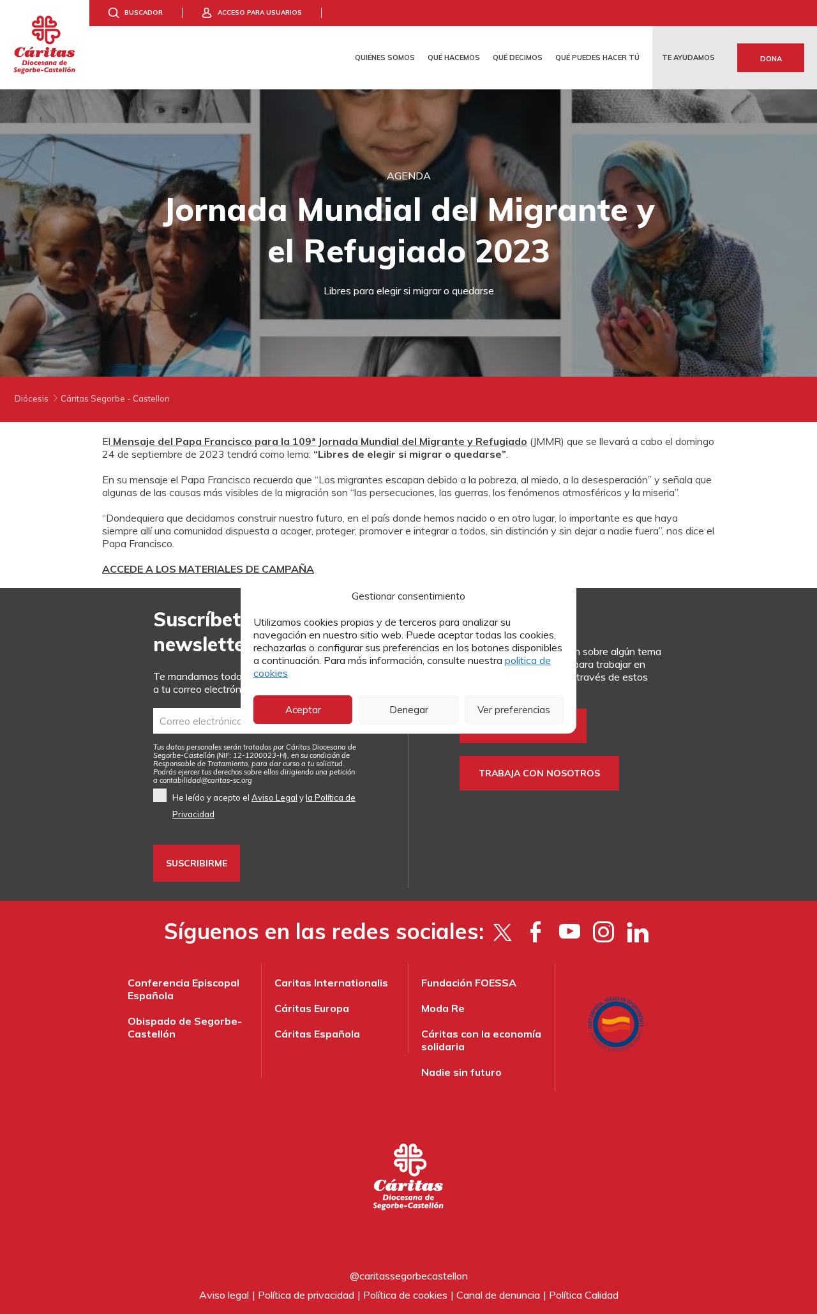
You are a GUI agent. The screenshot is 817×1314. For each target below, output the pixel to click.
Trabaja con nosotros (539, 773)
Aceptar (303, 710)
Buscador (143, 12)
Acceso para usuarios (260, 12)
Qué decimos (518, 57)
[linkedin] (637, 931)
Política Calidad (583, 1294)
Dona (771, 58)
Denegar (408, 710)
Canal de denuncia (498, 1294)
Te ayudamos (688, 57)
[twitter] (502, 931)
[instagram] (603, 931)
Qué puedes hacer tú (597, 57)
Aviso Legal (274, 797)
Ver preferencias (513, 710)
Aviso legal (224, 1294)
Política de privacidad (306, 1294)
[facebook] (535, 931)
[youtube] (569, 931)
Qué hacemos (454, 57)
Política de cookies (405, 1294)
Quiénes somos (385, 57)
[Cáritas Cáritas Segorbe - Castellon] (44, 44)
